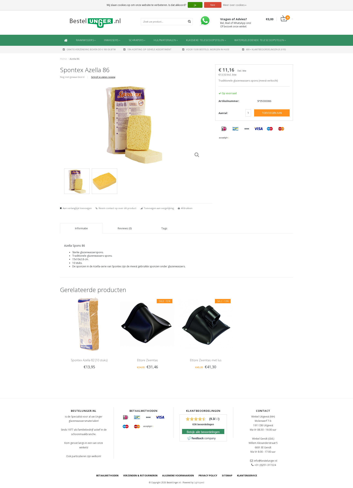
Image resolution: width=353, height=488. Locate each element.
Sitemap (227, 475)
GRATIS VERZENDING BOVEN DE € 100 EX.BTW (91, 49)
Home (63, 58)
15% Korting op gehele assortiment (149, 49)
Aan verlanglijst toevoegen (77, 208)
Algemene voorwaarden (178, 475)
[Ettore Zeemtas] (147, 324)
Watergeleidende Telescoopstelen (259, 40)
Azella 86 (74, 58)
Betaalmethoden (107, 475)
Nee (212, 5)
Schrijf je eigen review (103, 76)
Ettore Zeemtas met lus (205, 360)
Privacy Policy (208, 475)
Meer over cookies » (234, 5)
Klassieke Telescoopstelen (205, 40)
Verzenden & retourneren (140, 475)
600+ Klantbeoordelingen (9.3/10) (266, 49)
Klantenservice (247, 475)
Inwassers (111, 40)
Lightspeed (199, 482)
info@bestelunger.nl (265, 460)
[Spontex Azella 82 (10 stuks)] (89, 324)
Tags (164, 228)
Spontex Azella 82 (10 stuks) (89, 360)
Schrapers (136, 40)
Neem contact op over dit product (117, 208)
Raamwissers (85, 40)
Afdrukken (186, 208)
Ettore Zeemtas (147, 360)
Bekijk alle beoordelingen (203, 432)
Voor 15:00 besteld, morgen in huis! (207, 49)
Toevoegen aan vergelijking (159, 208)
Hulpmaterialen (165, 40)
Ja (195, 5)
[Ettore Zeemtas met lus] (206, 324)
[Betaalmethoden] (224, 129)
